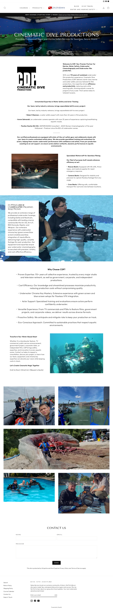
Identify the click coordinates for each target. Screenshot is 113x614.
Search (6, 582)
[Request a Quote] (36, 370)
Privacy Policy (64, 568)
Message (20, 544)
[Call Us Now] (15, 370)
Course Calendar (9, 591)
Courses (24, 8)
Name (18, 534)
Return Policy (8, 585)
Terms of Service (77, 568)
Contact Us (7, 594)
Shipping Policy (8, 588)
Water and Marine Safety (83, 9)
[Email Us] (25, 370)
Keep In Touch (8, 597)
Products (37, 8)
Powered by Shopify (56, 607)
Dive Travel (87, 6)
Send (56, 563)
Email (60, 534)
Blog (76, 6)
